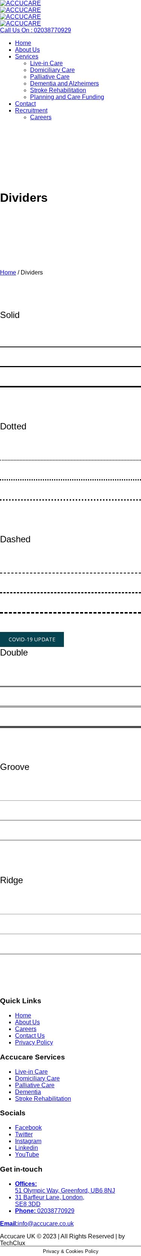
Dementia (28, 1092)
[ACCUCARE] (20, 6)
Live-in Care (31, 1071)
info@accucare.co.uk (46, 1223)
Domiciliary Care (37, 1078)
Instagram (28, 1141)
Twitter (24, 1134)
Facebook (28, 1127)
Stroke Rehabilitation (43, 1098)
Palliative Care (35, 1085)
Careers (25, 1029)
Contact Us (30, 1035)
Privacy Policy (34, 1042)
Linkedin (26, 1148)
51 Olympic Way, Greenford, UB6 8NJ (65, 1187)
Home (8, 272)
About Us (27, 1022)
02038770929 (44, 1211)
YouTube (27, 1154)
